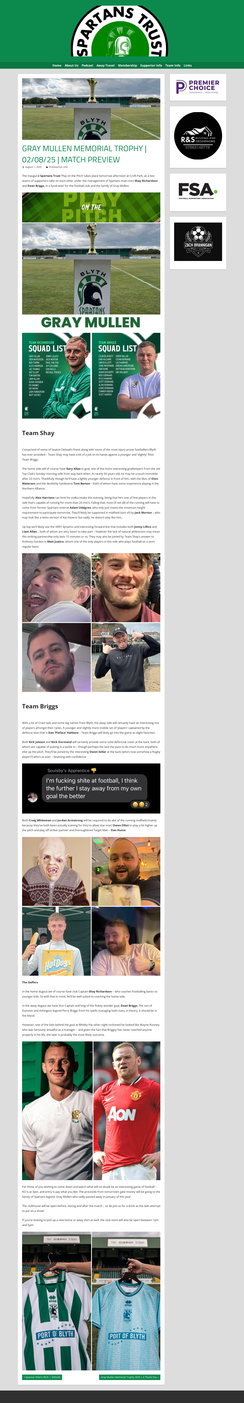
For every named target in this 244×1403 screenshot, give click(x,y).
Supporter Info (151, 65)
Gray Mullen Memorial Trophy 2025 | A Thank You (129, 1377)
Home (56, 65)
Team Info (172, 65)
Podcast (87, 65)
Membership (127, 65)
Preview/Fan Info (58, 166)
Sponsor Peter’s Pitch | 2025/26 (42, 1377)
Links (188, 65)
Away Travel (106, 65)
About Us (71, 65)
